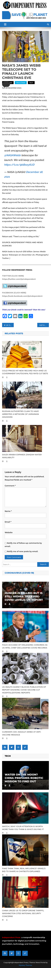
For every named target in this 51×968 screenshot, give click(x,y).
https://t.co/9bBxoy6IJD (19, 164)
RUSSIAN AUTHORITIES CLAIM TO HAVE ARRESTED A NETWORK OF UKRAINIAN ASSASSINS (20, 414)
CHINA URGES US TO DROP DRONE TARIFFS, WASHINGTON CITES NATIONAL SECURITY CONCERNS (23, 913)
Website (9, 532)
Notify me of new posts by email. (22, 551)
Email (8, 522)
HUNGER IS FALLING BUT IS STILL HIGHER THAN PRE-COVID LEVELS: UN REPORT (24, 596)
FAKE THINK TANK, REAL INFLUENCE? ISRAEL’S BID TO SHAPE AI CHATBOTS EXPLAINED (24, 870)
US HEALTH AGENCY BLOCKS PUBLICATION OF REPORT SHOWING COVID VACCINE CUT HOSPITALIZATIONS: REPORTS (24, 690)
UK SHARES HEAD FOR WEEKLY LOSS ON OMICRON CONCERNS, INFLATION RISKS (10, 325)
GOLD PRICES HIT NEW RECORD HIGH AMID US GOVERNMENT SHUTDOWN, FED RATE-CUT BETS (25, 372)
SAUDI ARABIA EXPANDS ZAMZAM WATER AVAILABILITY (22, 456)
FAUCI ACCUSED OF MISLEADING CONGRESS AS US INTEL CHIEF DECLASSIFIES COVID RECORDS (24, 646)
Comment (10, 486)
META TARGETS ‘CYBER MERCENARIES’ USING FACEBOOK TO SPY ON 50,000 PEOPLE (44, 325)
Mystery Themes (25, 965)
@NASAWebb (12, 155)
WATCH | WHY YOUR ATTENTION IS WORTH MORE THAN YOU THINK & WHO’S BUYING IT (23, 827)
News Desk (20, 83)
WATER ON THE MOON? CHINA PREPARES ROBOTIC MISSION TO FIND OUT (24, 778)
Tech (31, 83)
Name (8, 511)
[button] (6, 84)
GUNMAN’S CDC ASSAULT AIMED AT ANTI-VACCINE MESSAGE (21, 733)
